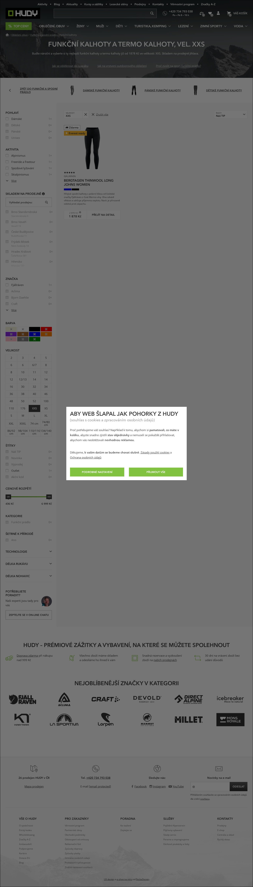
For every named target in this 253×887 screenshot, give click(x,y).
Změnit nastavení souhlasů (78, 867)
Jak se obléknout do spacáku (70, 66)
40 (34, 394)
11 (34, 372)
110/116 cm (34, 432)
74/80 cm (46, 423)
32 (34, 387)
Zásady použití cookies (155, 453)
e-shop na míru (124, 879)
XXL (11, 424)
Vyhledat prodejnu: (20, 202)
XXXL (23, 424)
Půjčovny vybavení (172, 830)
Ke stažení (125, 825)
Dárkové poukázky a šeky (176, 844)
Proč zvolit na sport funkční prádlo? (178, 66)
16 (11, 387)
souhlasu (204, 799)
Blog (57, 4)
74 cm (34, 424)
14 (34, 380)
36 (11, 394)
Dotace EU (24, 858)
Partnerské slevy (73, 830)
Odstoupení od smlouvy (77, 839)
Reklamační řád (73, 844)
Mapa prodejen (34, 787)
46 (46, 394)
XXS (34, 408)
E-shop (220, 830)
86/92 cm (11, 432)
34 (46, 387)
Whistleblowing (27, 835)
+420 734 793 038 (98, 777)
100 (46, 401)
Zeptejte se (126, 830)
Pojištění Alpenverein (174, 825)
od (8, 497)
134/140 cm (45, 432)
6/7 (34, 365)
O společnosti (26, 825)
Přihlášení (218, 13)
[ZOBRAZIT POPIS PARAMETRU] (43, 193)
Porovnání (201, 13)
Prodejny (140, 4)
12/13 (23, 380)
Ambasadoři (25, 844)
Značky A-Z (208, 4)
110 (11, 408)
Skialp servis (169, 835)
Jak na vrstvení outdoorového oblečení (122, 66)
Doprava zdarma (27, 656)
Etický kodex (25, 830)
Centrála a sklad (225, 835)
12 (46, 372)
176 (22, 408)
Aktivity (42, 4)
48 (11, 401)
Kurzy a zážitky (93, 4)
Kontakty (158, 4)
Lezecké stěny (119, 4)
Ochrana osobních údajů (85, 458)
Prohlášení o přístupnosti (77, 862)
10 (22, 372)
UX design (109, 879)
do (49, 497)
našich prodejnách (165, 660)
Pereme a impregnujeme (176, 839)
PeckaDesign (142, 879)
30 (22, 387)
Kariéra (23, 853)
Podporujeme (26, 848)
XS (46, 408)
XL (46, 416)
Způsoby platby (72, 853)
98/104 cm (23, 432)
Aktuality (72, 4)
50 (22, 401)
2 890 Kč (72, 212)
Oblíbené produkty (210, 13)
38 (22, 394)
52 (34, 401)
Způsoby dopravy (73, 848)
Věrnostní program (182, 4)
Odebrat (85, 114)
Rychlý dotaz (223, 839)
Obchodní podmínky (75, 835)
